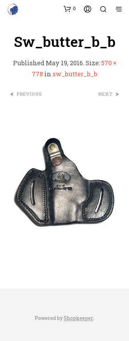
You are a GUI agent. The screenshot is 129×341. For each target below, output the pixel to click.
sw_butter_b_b (75, 74)
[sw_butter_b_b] (64, 185)
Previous (29, 94)
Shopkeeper (78, 318)
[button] (70, 8)
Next (105, 94)
